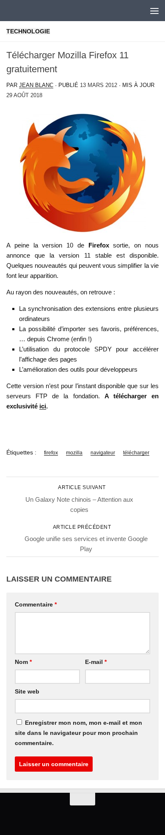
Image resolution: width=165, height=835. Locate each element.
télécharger (136, 453)
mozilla (74, 453)
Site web (27, 691)
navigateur (103, 453)
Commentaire (36, 604)
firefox (51, 453)
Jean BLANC (36, 85)
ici (42, 406)
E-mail (96, 661)
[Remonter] (82, 799)
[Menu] (154, 10)
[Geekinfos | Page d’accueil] (23, 10)
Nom (23, 661)
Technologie (28, 31)
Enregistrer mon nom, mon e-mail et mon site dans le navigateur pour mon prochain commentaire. (78, 732)
